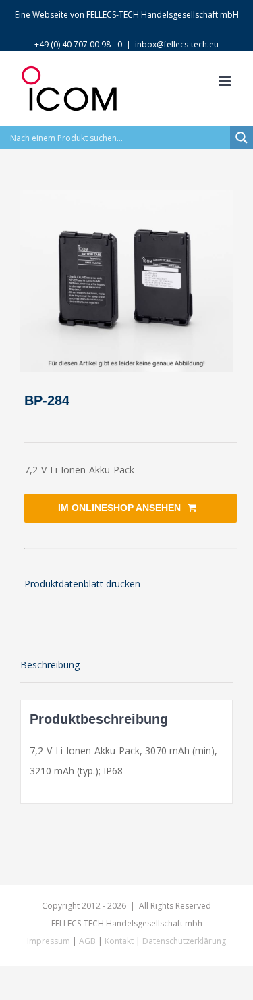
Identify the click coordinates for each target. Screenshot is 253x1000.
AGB (87, 941)
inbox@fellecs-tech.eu (177, 44)
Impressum (48, 941)
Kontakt (119, 941)
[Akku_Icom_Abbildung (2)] (126, 281)
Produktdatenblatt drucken (82, 583)
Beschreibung (50, 664)
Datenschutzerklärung (184, 941)
